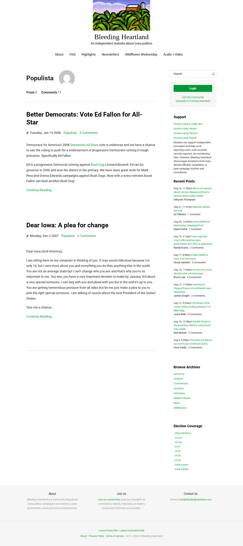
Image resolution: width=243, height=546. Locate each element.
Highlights (88, 54)
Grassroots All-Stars (84, 145)
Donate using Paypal (185, 137)
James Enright (182, 295)
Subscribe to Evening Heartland (193, 101)
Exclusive (179, 388)
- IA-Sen (178, 442)
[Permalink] (27, 133)
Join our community (109, 499)
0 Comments (86, 236)
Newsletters (110, 54)
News (177, 403)
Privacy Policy (96, 536)
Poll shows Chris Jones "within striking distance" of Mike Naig (192, 307)
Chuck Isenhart (182, 262)
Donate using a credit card (188, 123)
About (59, 54)
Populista (70, 133)
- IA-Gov (178, 437)
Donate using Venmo (185, 128)
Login (192, 88)
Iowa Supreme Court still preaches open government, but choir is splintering (193, 240)
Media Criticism (182, 398)
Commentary (181, 383)
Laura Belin (180, 314)
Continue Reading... (40, 190)
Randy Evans (181, 247)
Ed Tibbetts (180, 214)
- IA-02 (177, 451)
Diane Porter (180, 229)
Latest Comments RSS (132, 530)
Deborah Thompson (185, 199)
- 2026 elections (182, 433)
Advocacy (179, 373)
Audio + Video (173, 54)
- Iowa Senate (181, 469)
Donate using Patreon (186, 133)
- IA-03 (177, 455)
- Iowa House (181, 464)
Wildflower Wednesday (141, 54)
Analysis (178, 378)
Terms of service (115, 536)
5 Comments (89, 133)
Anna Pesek (180, 347)
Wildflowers (180, 407)
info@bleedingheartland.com (195, 499)
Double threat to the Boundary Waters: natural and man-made (192, 325)
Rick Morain (180, 332)
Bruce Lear (180, 277)
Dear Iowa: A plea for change (67, 225)
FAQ (72, 54)
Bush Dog (97, 164)
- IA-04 (177, 460)
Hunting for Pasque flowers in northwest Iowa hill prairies (192, 288)
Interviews (179, 393)
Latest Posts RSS (108, 530)
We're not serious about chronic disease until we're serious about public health (193, 192)
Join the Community (193, 97)
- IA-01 (177, 446)
